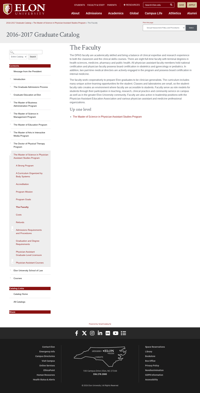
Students (79, 4)
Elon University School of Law (28, 270)
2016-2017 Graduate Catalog (18, 23)
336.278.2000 (100, 374)
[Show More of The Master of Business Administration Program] (10, 101)
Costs (19, 214)
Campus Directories (45, 356)
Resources (133, 5)
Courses (18, 278)
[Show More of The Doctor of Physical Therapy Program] (10, 142)
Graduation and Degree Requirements (27, 242)
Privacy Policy (152, 365)
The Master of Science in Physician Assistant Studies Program (59, 23)
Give (181, 4)
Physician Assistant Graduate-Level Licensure (29, 253)
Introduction (19, 79)
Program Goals (23, 199)
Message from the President (28, 71)
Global (134, 13)
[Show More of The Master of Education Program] (10, 123)
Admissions (94, 13)
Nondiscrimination (154, 370)
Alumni (192, 13)
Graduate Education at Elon (27, 95)
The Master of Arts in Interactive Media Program (29, 134)
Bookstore (150, 356)
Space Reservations (155, 346)
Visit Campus (48, 360)
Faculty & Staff (96, 4)
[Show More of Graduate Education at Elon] (10, 93)
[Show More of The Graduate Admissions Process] (10, 85)
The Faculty (22, 207)
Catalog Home (21, 294)
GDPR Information (154, 374)
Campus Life (153, 13)
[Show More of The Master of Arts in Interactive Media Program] (10, 131)
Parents (112, 4)
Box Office (150, 360)
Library (148, 351)
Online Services (47, 365)
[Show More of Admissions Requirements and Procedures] (12, 228)
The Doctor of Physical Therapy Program (29, 145)
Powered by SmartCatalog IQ (100, 324)
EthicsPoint (49, 370)
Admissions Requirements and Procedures (29, 231)
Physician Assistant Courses (30, 262)
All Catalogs (19, 302)
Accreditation (22, 184)
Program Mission (24, 191)
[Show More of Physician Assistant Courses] (12, 261)
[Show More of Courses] (10, 276)
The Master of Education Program (30, 124)
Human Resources (46, 374)
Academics (115, 13)
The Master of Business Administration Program (25, 104)
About (75, 13)
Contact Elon (48, 346)
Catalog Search (15, 51)
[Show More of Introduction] (10, 77)
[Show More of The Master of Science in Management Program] (10, 112)
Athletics (175, 13)
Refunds (20, 222)
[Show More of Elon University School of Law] (10, 269)
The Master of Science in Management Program (26, 115)
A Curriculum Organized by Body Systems (29, 175)
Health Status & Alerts (44, 379)
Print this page (148, 22)
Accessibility (151, 379)
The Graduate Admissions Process (31, 87)
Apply (192, 4)
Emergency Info (47, 351)
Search (33, 57)
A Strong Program (25, 165)
